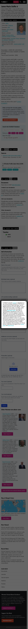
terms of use (11, 325)
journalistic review (11, 310)
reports (14, 302)
